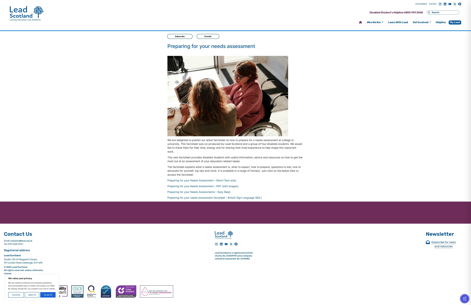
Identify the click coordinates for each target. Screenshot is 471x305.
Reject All (32, 295)
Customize (16, 295)
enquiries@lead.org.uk (21, 240)
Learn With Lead (398, 22)
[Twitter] (454, 4)
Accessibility (421, 4)
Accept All (48, 295)
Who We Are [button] (374, 22)
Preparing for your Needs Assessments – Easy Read (198, 191)
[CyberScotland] (126, 291)
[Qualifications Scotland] (91, 291)
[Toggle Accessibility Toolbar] (464, 298)
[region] (32, 287)
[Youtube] (449, 4)
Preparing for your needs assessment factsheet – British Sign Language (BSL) (214, 197)
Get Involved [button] (421, 22)
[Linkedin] (445, 4)
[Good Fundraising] (156, 291)
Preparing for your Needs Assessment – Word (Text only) (201, 180)
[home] (360, 22)
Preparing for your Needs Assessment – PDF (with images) (202, 186)
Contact (433, 4)
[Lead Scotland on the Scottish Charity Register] (77, 291)
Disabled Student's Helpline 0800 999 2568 (396, 12)
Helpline (441, 22)
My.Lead (455, 22)
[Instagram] (440, 4)
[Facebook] (459, 4)
